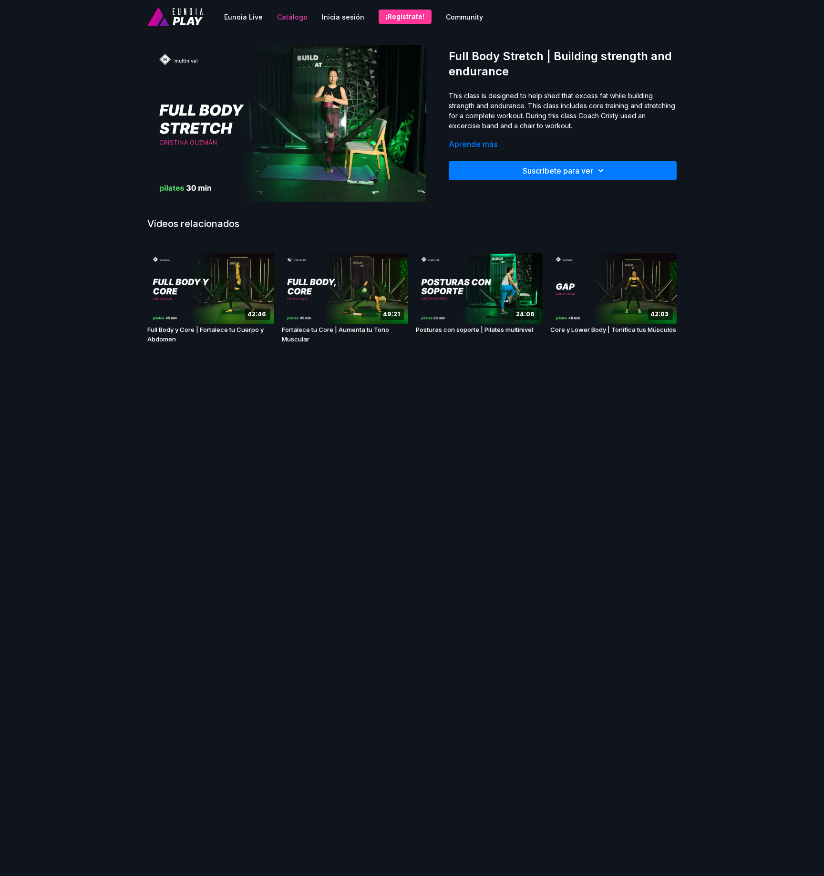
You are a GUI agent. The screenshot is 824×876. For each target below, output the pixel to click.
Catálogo (292, 17)
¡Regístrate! (405, 16)
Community (464, 17)
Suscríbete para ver (558, 170)
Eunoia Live (243, 17)
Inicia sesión (343, 17)
